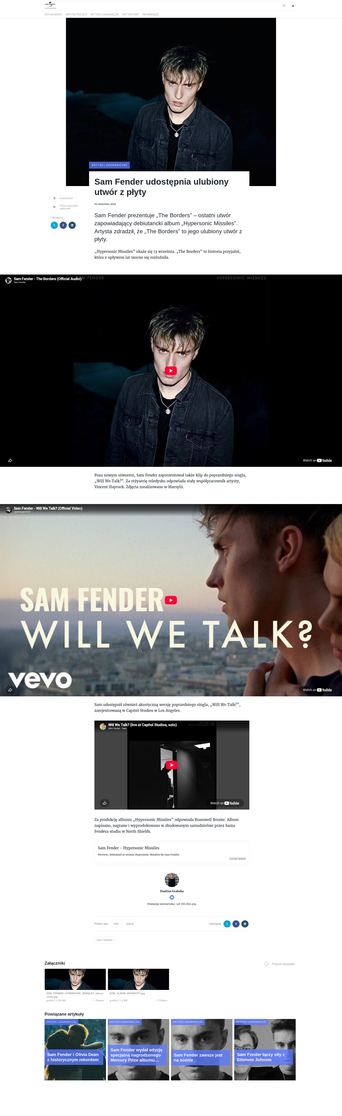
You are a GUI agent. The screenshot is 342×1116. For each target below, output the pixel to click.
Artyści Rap (130, 14)
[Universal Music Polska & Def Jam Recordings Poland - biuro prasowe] (50, 8)
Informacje (150, 14)
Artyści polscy (76, 14)
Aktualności (53, 14)
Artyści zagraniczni (104, 14)
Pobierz (100, 1000)
